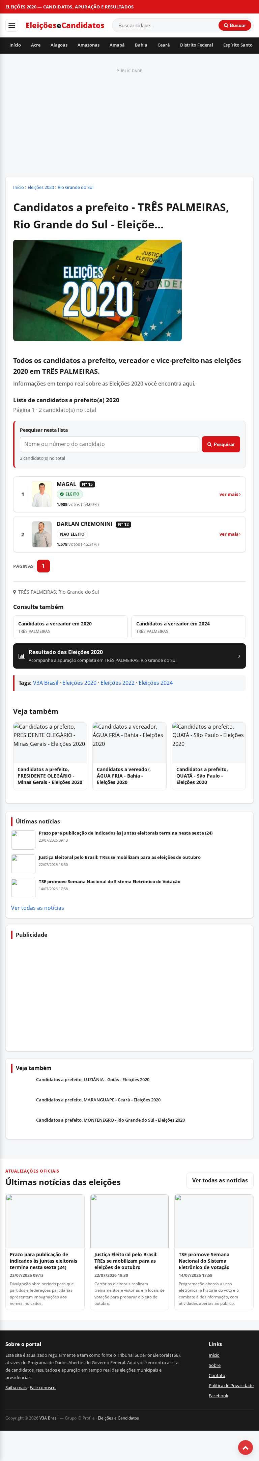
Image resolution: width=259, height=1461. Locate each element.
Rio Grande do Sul (75, 187)
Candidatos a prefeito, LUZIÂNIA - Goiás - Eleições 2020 (92, 1080)
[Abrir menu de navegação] (11, 25)
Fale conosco (43, 1387)
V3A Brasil (45, 682)
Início (15, 45)
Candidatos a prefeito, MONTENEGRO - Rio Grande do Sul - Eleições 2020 (110, 1120)
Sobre (215, 1365)
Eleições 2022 (117, 682)
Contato (217, 1375)
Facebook (218, 1396)
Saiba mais (16, 1387)
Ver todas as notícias (37, 907)
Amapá (117, 45)
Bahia (141, 45)
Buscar (237, 25)
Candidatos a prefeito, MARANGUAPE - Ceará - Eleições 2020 (98, 1100)
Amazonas (88, 45)
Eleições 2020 (41, 187)
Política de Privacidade (231, 1385)
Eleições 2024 (156, 682)
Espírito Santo (238, 45)
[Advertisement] (129, 123)
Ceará (163, 45)
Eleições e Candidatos (118, 1418)
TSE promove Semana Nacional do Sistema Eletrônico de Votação (109, 881)
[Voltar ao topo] (245, 1447)
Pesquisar (224, 444)
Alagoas (59, 45)
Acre (35, 45)
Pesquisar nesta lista (44, 430)
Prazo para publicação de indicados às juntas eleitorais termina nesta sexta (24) (125, 833)
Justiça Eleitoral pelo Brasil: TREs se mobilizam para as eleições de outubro (120, 857)
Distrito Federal (196, 45)
